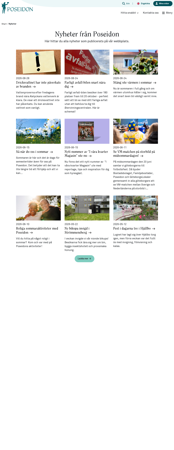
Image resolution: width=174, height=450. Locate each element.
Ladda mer (83, 259)
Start (4, 24)
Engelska (145, 4)
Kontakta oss (151, 13)
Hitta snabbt (128, 13)
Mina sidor (164, 4)
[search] (125, 3)
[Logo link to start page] (17, 10)
